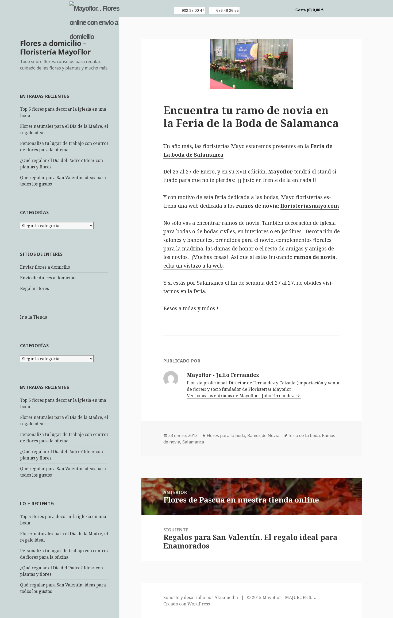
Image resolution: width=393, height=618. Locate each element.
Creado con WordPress (186, 604)
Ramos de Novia (263, 435)
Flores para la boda (226, 435)
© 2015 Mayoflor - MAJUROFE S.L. (281, 597)
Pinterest (277, 10)
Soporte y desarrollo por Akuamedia (200, 597)
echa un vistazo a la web (193, 265)
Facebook (259, 10)
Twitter (268, 10)
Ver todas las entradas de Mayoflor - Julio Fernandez (241, 396)
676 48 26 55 (227, 10)
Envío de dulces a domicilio (47, 278)
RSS (249, 10)
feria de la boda (304, 435)
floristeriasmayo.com (309, 205)
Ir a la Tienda (33, 317)
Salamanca (193, 442)
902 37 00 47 (193, 10)
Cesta (309, 10)
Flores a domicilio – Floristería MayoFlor (55, 47)
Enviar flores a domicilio (45, 267)
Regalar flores (34, 288)
